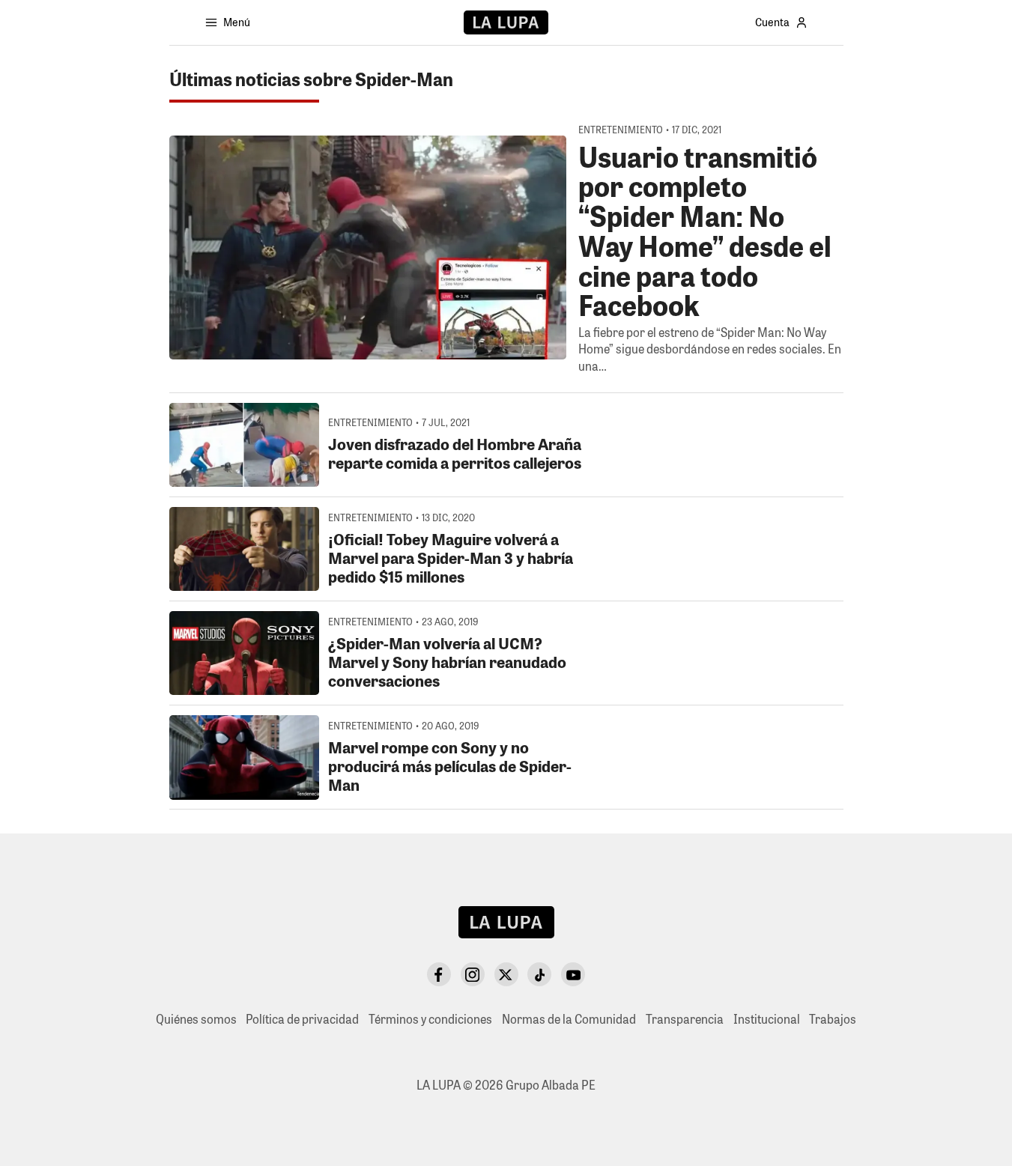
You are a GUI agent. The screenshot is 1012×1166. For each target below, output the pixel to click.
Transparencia (685, 1019)
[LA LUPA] (506, 22)
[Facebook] (439, 974)
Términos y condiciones (430, 1019)
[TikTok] (539, 974)
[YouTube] (573, 974)
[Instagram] (473, 974)
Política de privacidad (302, 1019)
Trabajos (832, 1019)
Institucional (766, 1019)
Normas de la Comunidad (569, 1019)
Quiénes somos (196, 1019)
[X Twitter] (506, 974)
